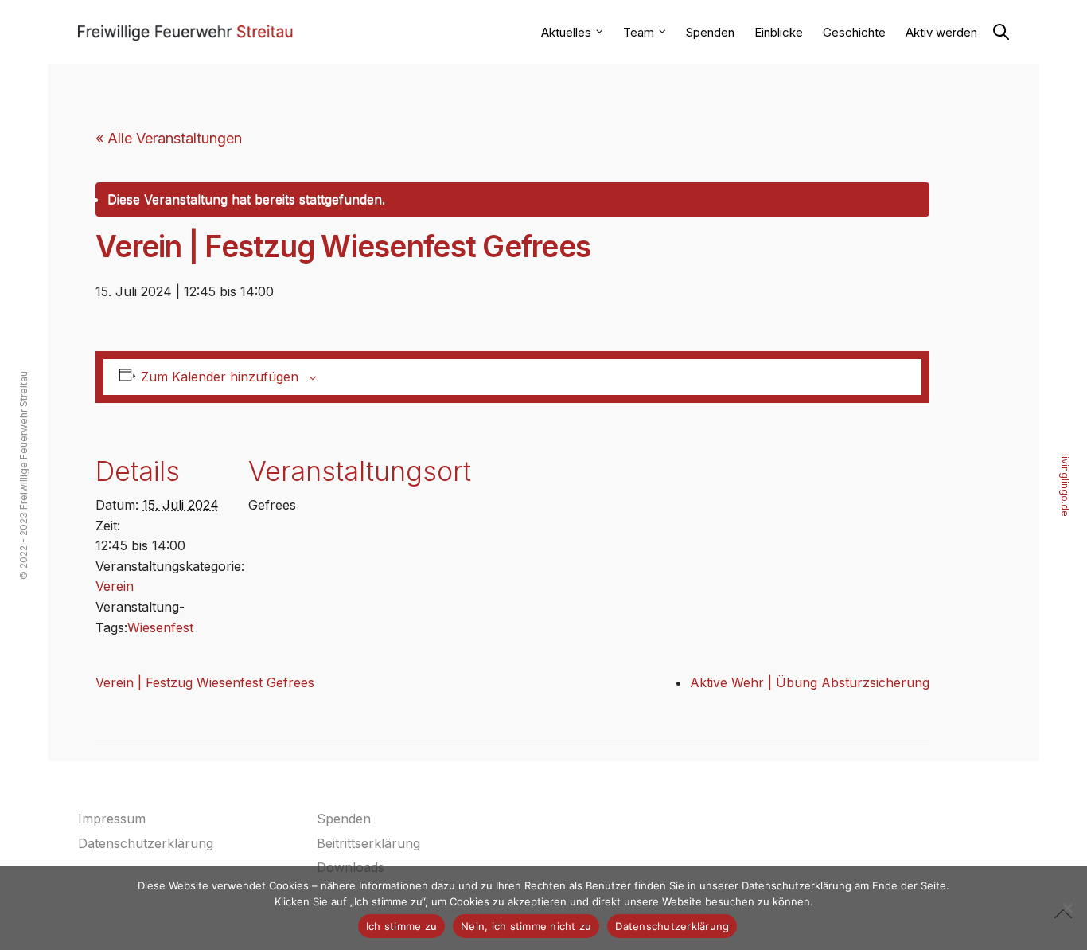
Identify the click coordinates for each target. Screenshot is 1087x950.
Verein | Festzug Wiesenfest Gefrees (204, 682)
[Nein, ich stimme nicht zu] (1067, 908)
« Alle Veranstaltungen (168, 138)
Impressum (112, 819)
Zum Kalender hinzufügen (219, 376)
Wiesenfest (160, 627)
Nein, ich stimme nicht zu (526, 926)
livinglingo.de (1065, 484)
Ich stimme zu (401, 926)
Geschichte (854, 32)
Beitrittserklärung (368, 843)
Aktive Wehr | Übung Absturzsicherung (809, 682)
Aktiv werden (941, 32)
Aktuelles (566, 32)
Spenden (710, 32)
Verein (114, 586)
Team (638, 32)
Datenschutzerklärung (145, 843)
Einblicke (778, 32)
